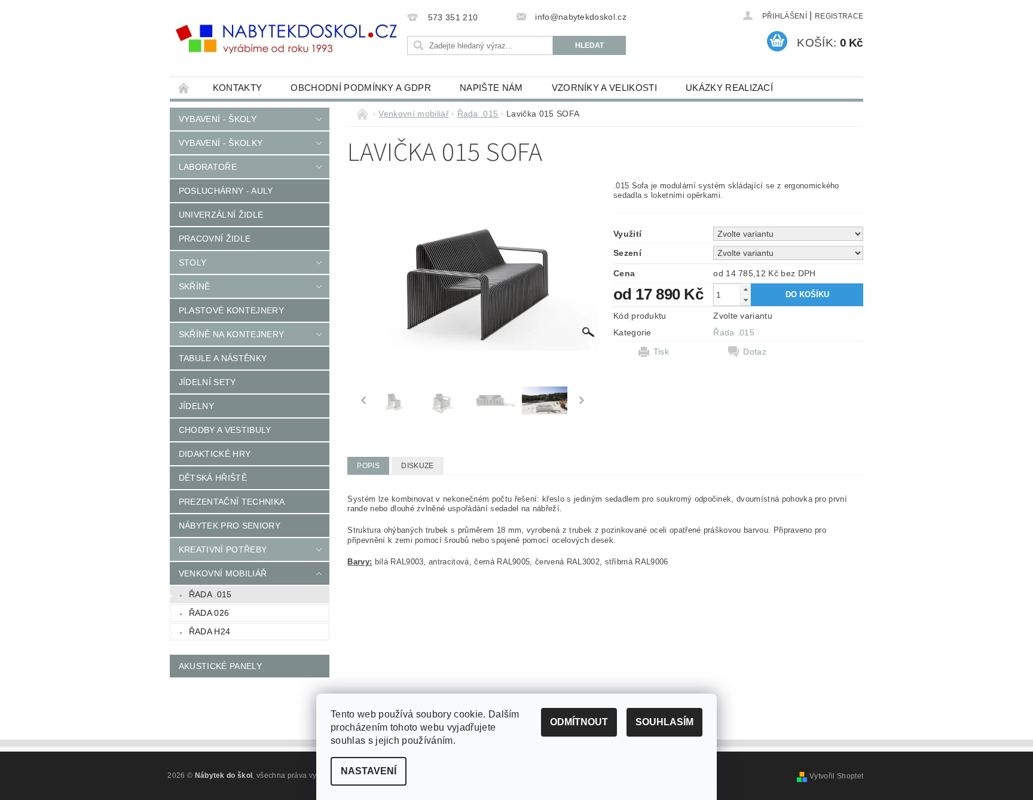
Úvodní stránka (184, 87)
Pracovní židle (214, 238)
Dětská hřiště (213, 478)
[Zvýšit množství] (745, 289)
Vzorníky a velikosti (604, 88)
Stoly (193, 262)
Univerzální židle (221, 214)
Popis (368, 466)
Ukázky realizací (729, 88)
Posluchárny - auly (226, 191)
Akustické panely (220, 666)
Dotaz (754, 351)
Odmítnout (579, 722)
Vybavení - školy (217, 119)
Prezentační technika (232, 501)
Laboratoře (208, 167)
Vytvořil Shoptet (836, 776)
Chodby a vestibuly (225, 430)
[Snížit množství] (745, 300)
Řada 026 (209, 613)
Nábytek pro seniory (229, 525)
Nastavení (368, 771)
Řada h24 (210, 631)
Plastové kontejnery (231, 310)
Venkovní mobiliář (223, 573)
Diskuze (417, 466)
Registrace (839, 16)
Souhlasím (664, 722)
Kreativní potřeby (223, 549)
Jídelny (196, 406)
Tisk (661, 351)
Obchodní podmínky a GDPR (361, 88)
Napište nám (491, 88)
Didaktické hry (214, 454)
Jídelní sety (207, 382)
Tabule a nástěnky (223, 358)
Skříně (194, 286)
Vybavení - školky (220, 143)
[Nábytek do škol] (286, 39)
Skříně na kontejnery (231, 334)
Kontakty (237, 88)
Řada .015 (210, 594)
